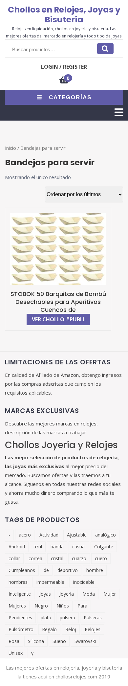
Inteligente (20, 594)
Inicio (10, 148)
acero (25, 535)
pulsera (67, 617)
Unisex (16, 653)
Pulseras (93, 617)
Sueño (59, 641)
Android (17, 546)
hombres (18, 582)
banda (57, 546)
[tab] (119, 112)
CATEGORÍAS (70, 97)
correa (35, 558)
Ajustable (77, 535)
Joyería (66, 594)
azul (37, 546)
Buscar (105, 48)
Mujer (109, 594)
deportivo (67, 570)
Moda (88, 594)
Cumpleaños (22, 570)
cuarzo (79, 558)
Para (82, 606)
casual (79, 546)
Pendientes (20, 617)
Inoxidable (84, 582)
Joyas (45, 594)
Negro (41, 606)
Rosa (14, 641)
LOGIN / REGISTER (64, 66)
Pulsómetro (21, 629)
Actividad (48, 535)
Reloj (70, 629)
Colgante (103, 546)
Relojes (92, 629)
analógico (105, 535)
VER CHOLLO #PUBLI (58, 319)
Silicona (36, 641)
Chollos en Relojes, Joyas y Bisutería (64, 14)
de (46, 570)
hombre (94, 570)
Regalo (49, 629)
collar (14, 558)
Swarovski (85, 641)
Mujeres (17, 606)
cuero (101, 558)
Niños (62, 606)
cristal (57, 558)
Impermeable (50, 582)
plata (46, 617)
